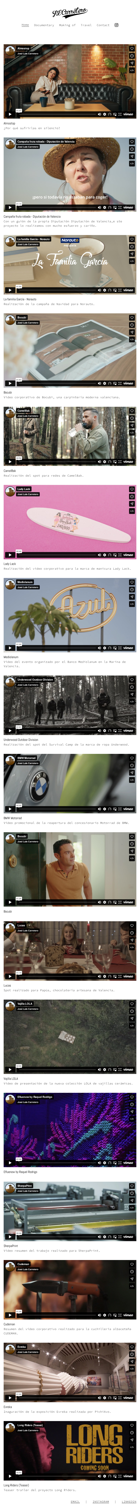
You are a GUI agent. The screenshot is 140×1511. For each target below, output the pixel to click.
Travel (86, 25)
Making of (67, 25)
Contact (103, 25)
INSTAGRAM (101, 1501)
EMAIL (75, 1501)
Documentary (44, 25)
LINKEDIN (129, 1501)
